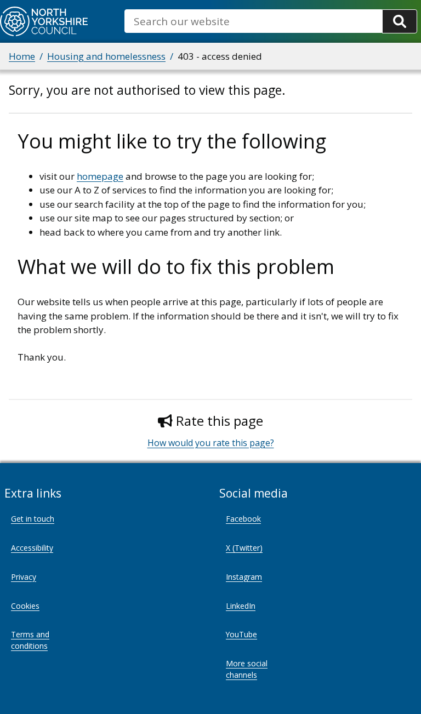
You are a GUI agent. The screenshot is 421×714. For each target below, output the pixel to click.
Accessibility (32, 547)
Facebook (243, 518)
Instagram (244, 577)
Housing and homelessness (106, 56)
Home (22, 56)
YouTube (241, 634)
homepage (100, 176)
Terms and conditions (30, 640)
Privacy (23, 577)
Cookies (25, 606)
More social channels (247, 669)
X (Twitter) (244, 547)
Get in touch (32, 518)
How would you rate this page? (210, 443)
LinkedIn (240, 606)
